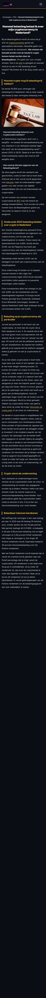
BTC (19, 201)
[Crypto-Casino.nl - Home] (8, 4)
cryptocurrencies (16, 43)
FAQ (14, 17)
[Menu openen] (40, 4)
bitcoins (9, 182)
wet (21, 63)
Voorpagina (6, 17)
